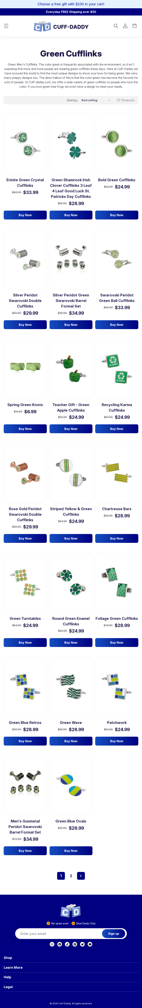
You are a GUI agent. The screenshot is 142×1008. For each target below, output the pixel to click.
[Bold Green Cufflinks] (116, 143)
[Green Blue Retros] (25, 686)
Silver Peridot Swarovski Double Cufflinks (25, 300)
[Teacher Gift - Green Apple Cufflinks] (71, 368)
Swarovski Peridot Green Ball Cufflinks (117, 298)
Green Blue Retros (25, 722)
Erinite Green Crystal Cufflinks (25, 183)
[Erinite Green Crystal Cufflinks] (25, 144)
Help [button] (7, 977)
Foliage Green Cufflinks (117, 618)
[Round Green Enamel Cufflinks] (71, 582)
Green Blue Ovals (70, 821)
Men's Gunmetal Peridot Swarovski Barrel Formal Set (25, 826)
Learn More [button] (13, 967)
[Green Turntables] (25, 583)
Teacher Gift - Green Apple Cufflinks (71, 408)
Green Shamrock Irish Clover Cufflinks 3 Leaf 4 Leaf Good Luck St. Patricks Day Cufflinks (71, 188)
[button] (6, 25)
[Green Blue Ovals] (71, 785)
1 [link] (61, 876)
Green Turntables (25, 618)
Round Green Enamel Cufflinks (71, 621)
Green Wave (71, 722)
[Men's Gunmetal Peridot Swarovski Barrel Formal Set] (25, 785)
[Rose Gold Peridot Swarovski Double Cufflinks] (25, 473)
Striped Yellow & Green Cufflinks (71, 512)
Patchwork (117, 722)
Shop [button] (8, 958)
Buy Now (25, 215)
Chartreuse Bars (116, 509)
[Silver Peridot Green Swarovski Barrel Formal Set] (71, 259)
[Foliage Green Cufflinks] (116, 582)
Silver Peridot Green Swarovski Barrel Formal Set (71, 300)
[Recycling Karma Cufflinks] (116, 369)
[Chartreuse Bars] (116, 473)
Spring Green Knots (25, 405)
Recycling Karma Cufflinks (117, 408)
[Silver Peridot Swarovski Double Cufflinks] (25, 259)
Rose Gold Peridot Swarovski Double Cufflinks (25, 514)
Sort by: (72, 100)
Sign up (113, 933)
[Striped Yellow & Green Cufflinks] (71, 473)
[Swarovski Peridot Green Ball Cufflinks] (116, 259)
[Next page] (81, 876)
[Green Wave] (71, 686)
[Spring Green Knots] (25, 369)
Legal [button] (8, 987)
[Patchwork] (116, 686)
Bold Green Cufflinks (116, 180)
